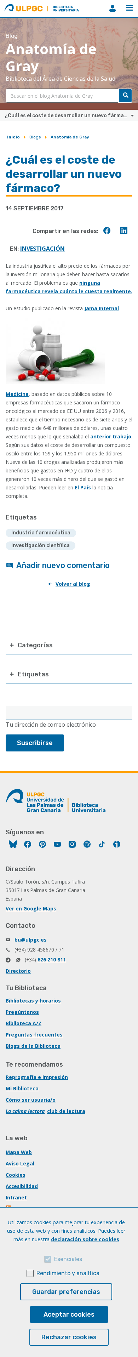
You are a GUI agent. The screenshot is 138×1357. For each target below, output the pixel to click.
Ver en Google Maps (31, 908)
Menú (129, 8)
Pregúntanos (22, 1012)
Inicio (13, 137)
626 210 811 (52, 959)
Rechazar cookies (69, 1337)
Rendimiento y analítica (67, 1273)
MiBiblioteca (112, 8)
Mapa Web (19, 1152)
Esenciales (68, 1259)
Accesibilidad (22, 1186)
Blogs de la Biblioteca (33, 1046)
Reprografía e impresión (37, 1077)
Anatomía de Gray (70, 137)
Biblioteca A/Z (23, 1023)
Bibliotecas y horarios (33, 1000)
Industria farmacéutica (40, 533)
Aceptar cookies (69, 1314)
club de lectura (66, 1111)
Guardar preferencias (66, 1292)
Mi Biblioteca (22, 1088)
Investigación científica (40, 546)
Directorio (18, 970)
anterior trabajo (110, 436)
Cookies (15, 1174)
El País (82, 487)
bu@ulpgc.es (30, 939)
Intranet (16, 1197)
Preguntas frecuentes (34, 1034)
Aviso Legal (20, 1163)
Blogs (35, 137)
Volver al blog (73, 583)
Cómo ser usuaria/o (31, 1099)
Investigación (42, 248)
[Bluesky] (13, 845)
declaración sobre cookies (85, 1239)
